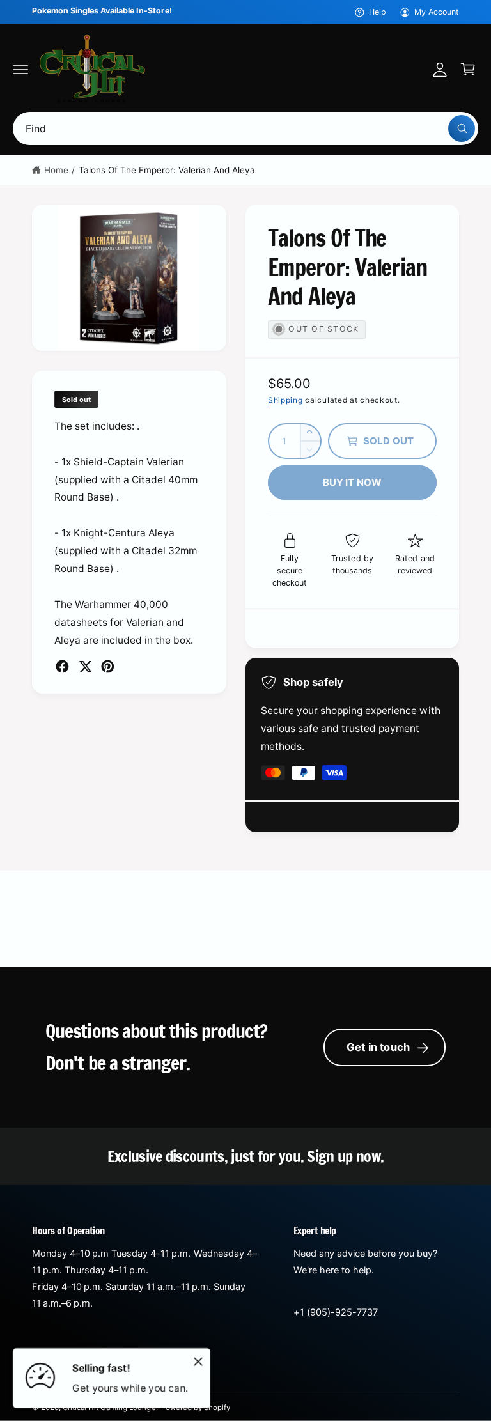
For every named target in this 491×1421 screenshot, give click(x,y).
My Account (436, 12)
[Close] (198, 1361)
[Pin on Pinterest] (108, 666)
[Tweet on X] (85, 666)
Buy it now (352, 482)
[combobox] (245, 128)
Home (56, 170)
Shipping (285, 400)
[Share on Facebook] (62, 666)
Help (377, 12)
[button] (20, 69)
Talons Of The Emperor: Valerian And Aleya (167, 170)
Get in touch (378, 1047)
